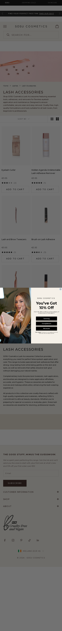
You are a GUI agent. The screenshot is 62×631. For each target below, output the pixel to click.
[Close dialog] (60, 289)
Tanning (46, 318)
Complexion (46, 323)
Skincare (46, 328)
